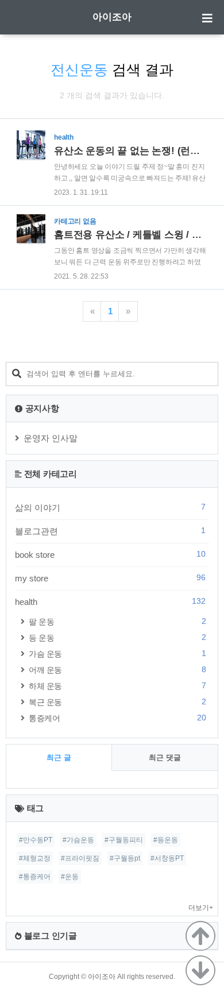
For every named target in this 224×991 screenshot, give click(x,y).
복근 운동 (117, 702)
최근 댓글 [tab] (165, 757)
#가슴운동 (78, 840)
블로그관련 (110, 531)
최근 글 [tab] (59, 757)
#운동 (70, 877)
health (110, 601)
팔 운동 (117, 621)
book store (110, 554)
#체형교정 (35, 858)
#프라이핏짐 (80, 858)
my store (110, 578)
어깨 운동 (117, 669)
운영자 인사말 (51, 438)
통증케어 (117, 718)
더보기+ (200, 908)
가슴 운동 (117, 653)
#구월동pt (125, 858)
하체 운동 (117, 686)
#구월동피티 (124, 840)
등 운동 (117, 637)
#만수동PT (35, 840)
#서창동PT (167, 858)
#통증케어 (35, 877)
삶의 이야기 (110, 507)
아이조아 (112, 16)
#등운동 (165, 840)
